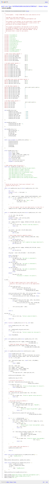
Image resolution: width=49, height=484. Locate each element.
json (47, 482)
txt (43, 482)
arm (6, 6)
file (27, 11)
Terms (14, 482)
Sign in (46, 2)
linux (10, 6)
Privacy (11, 482)
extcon (45, 6)
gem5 (2, 6)
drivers (41, 6)
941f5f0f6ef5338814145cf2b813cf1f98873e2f (24, 6)
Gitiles (7, 482)
